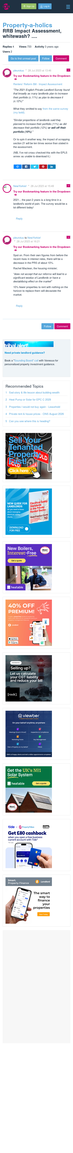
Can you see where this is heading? (29, 421)
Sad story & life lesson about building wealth (34, 392)
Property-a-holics (27, 25)
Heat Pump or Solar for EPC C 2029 (30, 399)
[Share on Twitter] (35, 167)
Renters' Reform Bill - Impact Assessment (37, 84)
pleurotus (19, 70)
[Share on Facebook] (26, 167)
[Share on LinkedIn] (52, 167)
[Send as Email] (18, 167)
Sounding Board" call (26, 360)
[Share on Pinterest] (43, 167)
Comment (61, 58)
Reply (19, 218)
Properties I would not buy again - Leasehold (34, 407)
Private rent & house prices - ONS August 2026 (36, 414)
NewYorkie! (20, 186)
